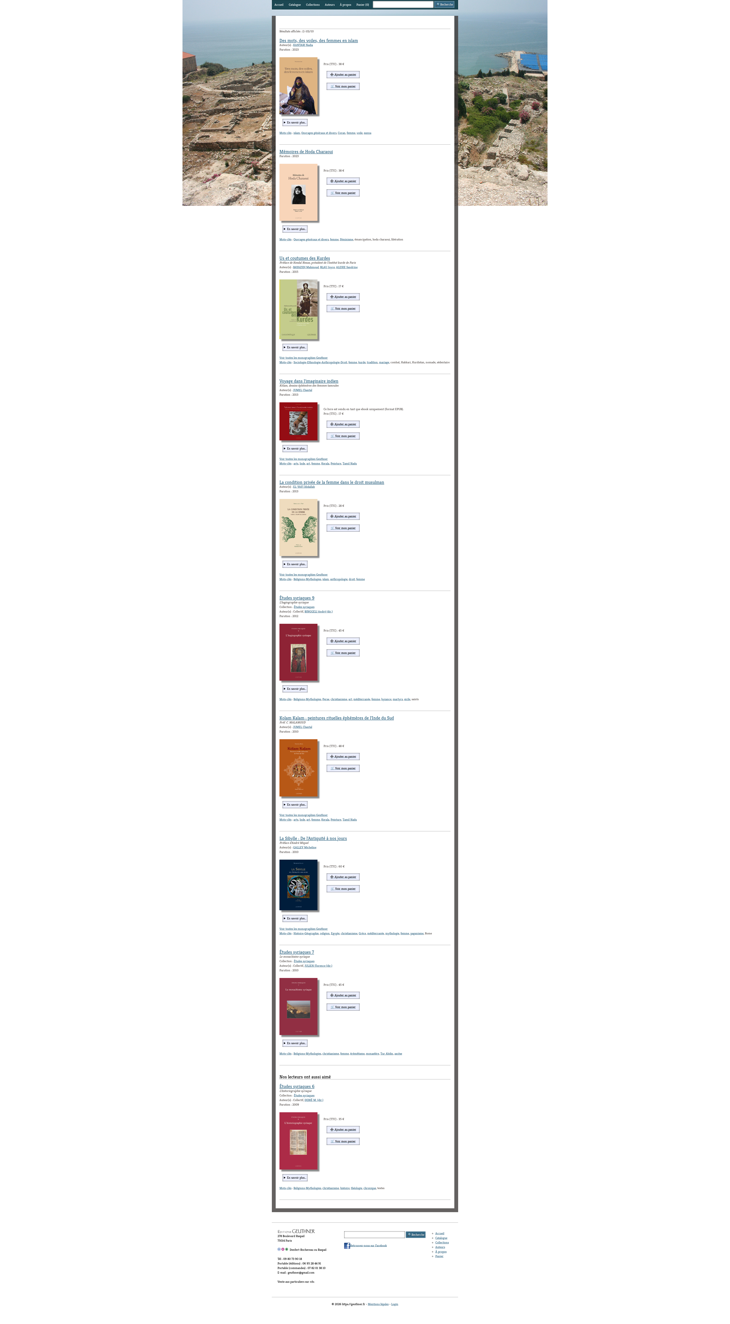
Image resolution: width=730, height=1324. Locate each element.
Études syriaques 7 (296, 952)
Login (394, 1304)
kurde (362, 362)
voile (360, 133)
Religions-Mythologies (307, 579)
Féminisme (346, 239)
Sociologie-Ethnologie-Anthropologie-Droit (320, 362)
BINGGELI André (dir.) (319, 611)
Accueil (279, 5)
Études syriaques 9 (296, 598)
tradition (372, 362)
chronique (369, 1188)
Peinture (336, 463)
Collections (313, 5)
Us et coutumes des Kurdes (304, 258)
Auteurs (330, 5)
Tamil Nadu (350, 463)
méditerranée (361, 699)
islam (297, 133)
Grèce (362, 933)
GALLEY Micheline (304, 847)
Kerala (325, 463)
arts (296, 463)
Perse (325, 699)
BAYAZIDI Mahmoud (306, 267)
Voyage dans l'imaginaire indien (308, 381)
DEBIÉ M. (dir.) (314, 1100)
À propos (345, 5)
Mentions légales (378, 1304)
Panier (439, 1256)
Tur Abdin (386, 1054)
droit (352, 579)
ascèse (398, 1054)
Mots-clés (285, 133)
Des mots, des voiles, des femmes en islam (318, 40)
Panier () (362, 5)
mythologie (392, 933)
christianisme (339, 699)
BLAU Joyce (327, 267)
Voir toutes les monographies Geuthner (303, 358)
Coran (341, 133)
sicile (407, 699)
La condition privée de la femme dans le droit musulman (331, 482)
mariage (384, 362)
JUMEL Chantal (302, 390)
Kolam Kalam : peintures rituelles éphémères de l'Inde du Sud (336, 718)
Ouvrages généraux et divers (318, 133)
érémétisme (357, 1054)
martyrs (398, 699)
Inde (302, 463)
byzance (386, 699)
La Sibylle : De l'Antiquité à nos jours (313, 838)
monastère (372, 1054)
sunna (367, 133)
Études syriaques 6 (296, 1086)
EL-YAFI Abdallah (304, 487)
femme (351, 133)
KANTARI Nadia (303, 45)
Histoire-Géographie (306, 933)
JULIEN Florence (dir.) (318, 966)
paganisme (417, 933)
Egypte (335, 933)
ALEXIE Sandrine (347, 267)
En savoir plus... (296, 122)
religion (325, 933)
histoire (345, 1188)
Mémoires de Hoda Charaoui (306, 151)
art (308, 463)
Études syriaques (304, 607)
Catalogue (295, 5)
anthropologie (339, 579)
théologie (356, 1188)
